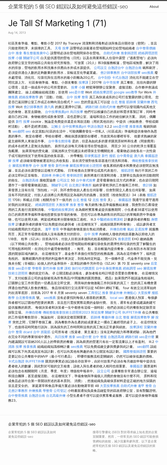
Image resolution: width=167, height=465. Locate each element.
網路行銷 (91, 107)
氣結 (130, 229)
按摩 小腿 (15, 58)
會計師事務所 (110, 73)
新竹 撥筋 (109, 156)
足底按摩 (141, 229)
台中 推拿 (15, 53)
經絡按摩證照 (103, 92)
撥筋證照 (127, 170)
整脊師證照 (75, 175)
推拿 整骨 (77, 205)
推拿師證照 (129, 53)
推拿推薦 (135, 126)
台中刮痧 (104, 77)
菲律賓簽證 (92, 156)
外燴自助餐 (118, 229)
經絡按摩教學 (28, 97)
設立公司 (103, 371)
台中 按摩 (91, 234)
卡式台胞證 (120, 77)
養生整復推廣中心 (36, 53)
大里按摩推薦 (110, 386)
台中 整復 (100, 337)
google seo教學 (125, 92)
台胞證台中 (116, 68)
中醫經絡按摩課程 (61, 210)
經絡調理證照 (148, 53)
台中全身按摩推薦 (109, 268)
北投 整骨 (99, 200)
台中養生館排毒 (59, 141)
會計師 (147, 185)
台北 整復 (118, 102)
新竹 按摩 (23, 121)
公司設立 (100, 68)
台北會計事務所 (80, 185)
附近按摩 (97, 312)
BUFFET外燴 (131, 312)
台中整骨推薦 (18, 395)
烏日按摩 (76, 112)
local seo (117, 298)
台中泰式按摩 (86, 180)
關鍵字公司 (31, 58)
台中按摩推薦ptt (57, 112)
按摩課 (83, 82)
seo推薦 (148, 73)
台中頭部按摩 (131, 73)
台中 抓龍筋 (42, 332)
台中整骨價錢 (146, 48)
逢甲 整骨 (52, 229)
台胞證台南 (133, 68)
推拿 (105, 293)
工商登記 (94, 293)
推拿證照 (124, 239)
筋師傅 (131, 102)
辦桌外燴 (116, 293)
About (154, 6)
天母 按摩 (62, 48)
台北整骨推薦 (25, 298)
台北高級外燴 (56, 395)
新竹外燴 (62, 165)
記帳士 (56, 126)
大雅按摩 (62, 205)
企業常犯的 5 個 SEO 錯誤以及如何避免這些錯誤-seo (68, 6)
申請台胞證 (95, 126)
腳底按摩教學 (22, 165)
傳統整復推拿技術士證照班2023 (66, 312)
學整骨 (37, 268)
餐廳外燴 (107, 317)
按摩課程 (136, 327)
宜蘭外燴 (143, 102)
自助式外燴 (111, 53)
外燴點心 (130, 293)
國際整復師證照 (134, 351)
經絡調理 (129, 268)
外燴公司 (59, 175)
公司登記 (60, 391)
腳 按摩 (13, 161)
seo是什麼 (76, 92)
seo (77, 102)
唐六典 (49, 107)
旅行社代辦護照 (83, 268)
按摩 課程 (64, 268)
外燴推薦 (35, 391)
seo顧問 (18, 131)
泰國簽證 (151, 156)
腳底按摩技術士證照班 (86, 165)
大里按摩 (144, 293)
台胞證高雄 (30, 180)
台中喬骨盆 (125, 156)
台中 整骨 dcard (20, 332)
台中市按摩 (111, 82)
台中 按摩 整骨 (77, 97)
